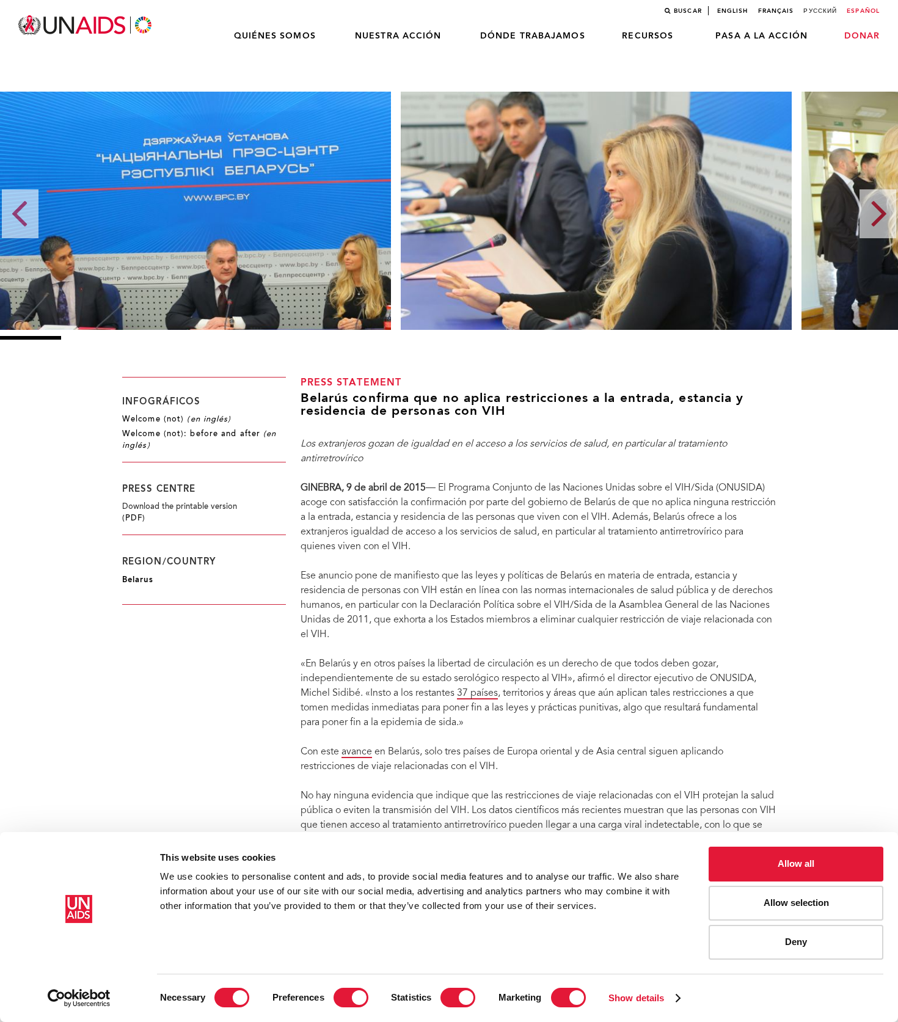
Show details (636, 998)
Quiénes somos (275, 36)
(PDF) (134, 518)
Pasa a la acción (761, 36)
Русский (820, 11)
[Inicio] (86, 25)
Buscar (688, 11)
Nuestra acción (398, 36)
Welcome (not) (177, 419)
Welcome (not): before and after (199, 440)
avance (356, 752)
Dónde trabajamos (532, 36)
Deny (796, 941)
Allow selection (796, 902)
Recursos (647, 36)
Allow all (796, 863)
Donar (862, 36)
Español (863, 11)
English (732, 11)
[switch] (351, 997)
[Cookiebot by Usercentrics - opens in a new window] (79, 998)
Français (776, 11)
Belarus (137, 580)
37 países (477, 693)
